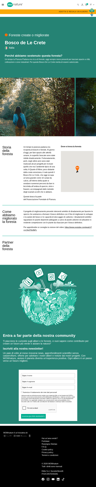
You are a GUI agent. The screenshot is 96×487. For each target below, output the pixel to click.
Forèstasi (45, 441)
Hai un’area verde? (50, 438)
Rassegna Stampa (49, 444)
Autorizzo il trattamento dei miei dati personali (40, 392)
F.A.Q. (44, 447)
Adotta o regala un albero (73, 12)
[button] (3, 107)
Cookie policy (47, 450)
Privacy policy (47, 452)
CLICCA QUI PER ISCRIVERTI (33, 416)
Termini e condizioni (50, 455)
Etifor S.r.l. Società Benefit (52, 471)
